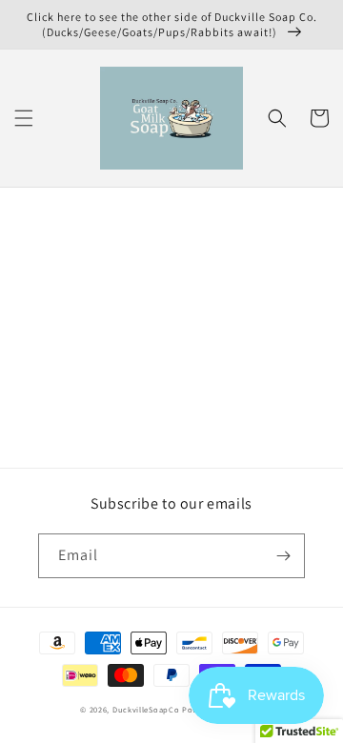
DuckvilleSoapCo (146, 709)
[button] (24, 118)
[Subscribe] (283, 555)
